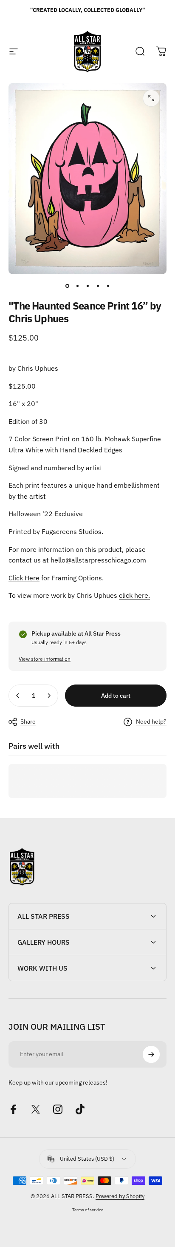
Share (28, 721)
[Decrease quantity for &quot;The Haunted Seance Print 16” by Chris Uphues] (18, 695)
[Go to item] (67, 286)
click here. (134, 595)
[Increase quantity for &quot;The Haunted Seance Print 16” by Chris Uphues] (49, 695)
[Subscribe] (151, 1054)
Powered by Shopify (120, 1196)
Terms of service (87, 1210)
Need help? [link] (151, 721)
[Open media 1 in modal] (151, 98)
